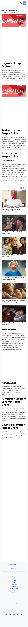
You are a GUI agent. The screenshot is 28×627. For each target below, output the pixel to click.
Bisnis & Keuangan (14, 590)
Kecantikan (14, 598)
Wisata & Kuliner (14, 588)
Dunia (14, 578)
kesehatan (14, 600)
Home (14, 576)
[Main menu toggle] (25, 3)
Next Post (13, 568)
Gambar (14, 594)
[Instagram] (14, 614)
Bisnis (14, 582)
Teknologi (14, 604)
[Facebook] (17, 614)
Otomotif (14, 602)
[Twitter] (6, 614)
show (9, 59)
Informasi (14, 596)
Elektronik (14, 592)
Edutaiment (14, 584)
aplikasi (4, 12)
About (14, 608)
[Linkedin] (10, 614)
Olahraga (14, 586)
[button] (21, 3)
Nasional (14, 580)
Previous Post (14, 564)
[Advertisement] (14, 43)
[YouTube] (21, 614)
